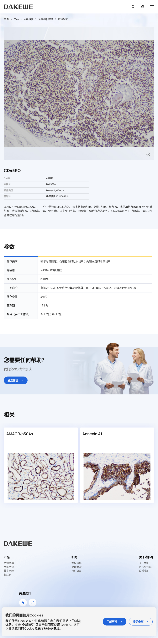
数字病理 (9, 570)
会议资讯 (76, 563)
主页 (6, 19)
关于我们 (144, 563)
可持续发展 (145, 567)
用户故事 (76, 570)
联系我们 (144, 570)
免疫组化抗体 (45, 19)
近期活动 (76, 567)
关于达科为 (146, 557)
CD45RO (63, 19)
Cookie (29, 628)
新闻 (74, 557)
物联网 (7, 574)
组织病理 (9, 563)
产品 (16, 19)
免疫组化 (29, 19)
